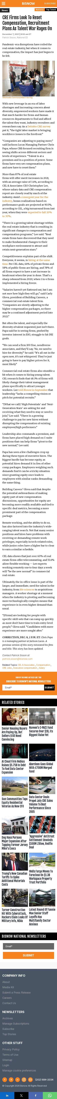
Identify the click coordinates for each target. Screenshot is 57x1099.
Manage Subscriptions (15, 1023)
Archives (7, 1018)
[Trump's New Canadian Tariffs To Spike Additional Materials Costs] (14, 870)
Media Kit (8, 987)
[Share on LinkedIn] (7, 1095)
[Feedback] (30, 1079)
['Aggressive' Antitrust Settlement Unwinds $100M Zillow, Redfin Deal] (42, 833)
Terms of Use (10, 1054)
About (6, 982)
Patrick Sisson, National (13, 37)
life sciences (27, 589)
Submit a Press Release (16, 992)
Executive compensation (25, 668)
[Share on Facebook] (35, 1095)
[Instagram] (24, 1079)
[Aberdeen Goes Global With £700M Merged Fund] (42, 759)
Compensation (43, 665)
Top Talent (51, 9)
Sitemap (7, 1059)
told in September (33, 389)
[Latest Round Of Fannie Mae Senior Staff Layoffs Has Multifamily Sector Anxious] (42, 908)
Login (5, 1065)
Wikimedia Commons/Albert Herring (17, 97)
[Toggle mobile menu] (4, 3)
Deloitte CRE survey (38, 126)
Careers (7, 997)
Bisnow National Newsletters (24, 936)
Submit (49, 687)
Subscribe (50, 3)
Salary (42, 668)
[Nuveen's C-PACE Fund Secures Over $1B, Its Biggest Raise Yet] (42, 725)
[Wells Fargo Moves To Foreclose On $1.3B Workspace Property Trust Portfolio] (42, 870)
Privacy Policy (11, 1049)
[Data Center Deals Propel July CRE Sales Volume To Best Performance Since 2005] (42, 795)
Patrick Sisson (19, 655)
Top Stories (9, 1034)
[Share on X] (21, 1095)
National (40, 9)
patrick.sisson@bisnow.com (17, 658)
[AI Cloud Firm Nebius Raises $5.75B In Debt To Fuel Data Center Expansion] (14, 759)
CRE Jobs (7, 668)
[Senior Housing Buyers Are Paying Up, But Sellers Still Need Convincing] (14, 725)
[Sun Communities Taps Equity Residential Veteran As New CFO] (14, 795)
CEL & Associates (26, 665)
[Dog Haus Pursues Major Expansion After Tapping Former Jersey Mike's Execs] (14, 833)
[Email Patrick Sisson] (26, 37)
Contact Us (9, 1003)
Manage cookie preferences (19, 1070)
